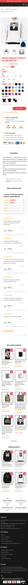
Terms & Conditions (5, 537)
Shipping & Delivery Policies (7, 550)
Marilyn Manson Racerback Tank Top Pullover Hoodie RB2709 (7, 464)
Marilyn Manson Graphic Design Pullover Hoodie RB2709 (20, 486)
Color (3, 81)
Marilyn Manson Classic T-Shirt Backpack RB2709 (7, 406)
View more (14, 441)
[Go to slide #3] (21, 52)
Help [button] (25, 583)
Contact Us (3, 556)
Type (3, 69)
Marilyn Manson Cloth (11, 9)
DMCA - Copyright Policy (6, 541)
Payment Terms (4, 552)
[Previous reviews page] (17, 335)
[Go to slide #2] (14, 52)
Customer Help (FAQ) (6, 558)
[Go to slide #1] (6, 52)
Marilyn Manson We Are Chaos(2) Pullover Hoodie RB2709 (7, 486)
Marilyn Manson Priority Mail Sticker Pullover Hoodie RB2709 (20, 464)
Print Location (5, 96)
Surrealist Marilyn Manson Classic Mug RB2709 (20, 384)
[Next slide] (25, 30)
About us (3, 535)
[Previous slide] (2, 30)
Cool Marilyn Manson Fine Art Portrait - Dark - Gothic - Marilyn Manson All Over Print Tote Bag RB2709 (7, 430)
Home (2, 9)
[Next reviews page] (25, 335)
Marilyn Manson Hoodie (7, 11)
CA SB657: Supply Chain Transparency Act (11, 543)
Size (3, 74)
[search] (23, 4)
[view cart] (26, 4)
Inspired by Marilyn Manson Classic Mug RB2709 (6, 384)
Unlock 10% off (3, 578)
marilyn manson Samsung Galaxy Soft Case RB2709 (7, 363)
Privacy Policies (4, 539)
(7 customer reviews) (13, 63)
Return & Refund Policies (6, 554)
